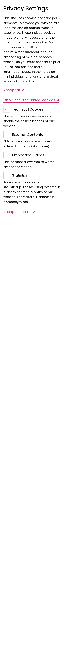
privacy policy (23, 81)
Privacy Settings (25, 8)
